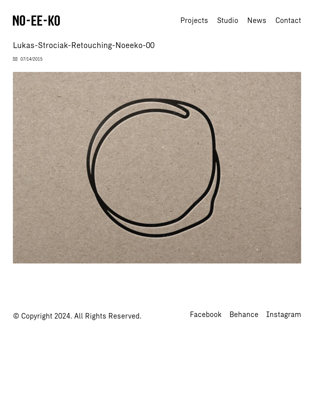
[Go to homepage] (36, 20)
